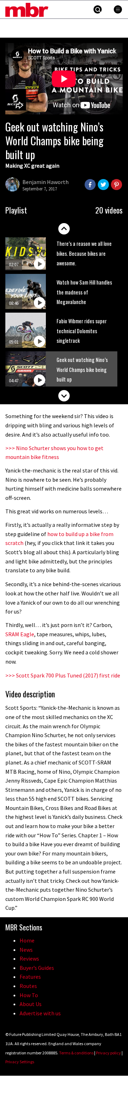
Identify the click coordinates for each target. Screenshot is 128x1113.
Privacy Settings (19, 1061)
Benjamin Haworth (45, 181)
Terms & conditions (76, 1052)
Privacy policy (108, 1052)
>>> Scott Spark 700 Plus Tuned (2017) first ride (62, 675)
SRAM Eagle (19, 634)
